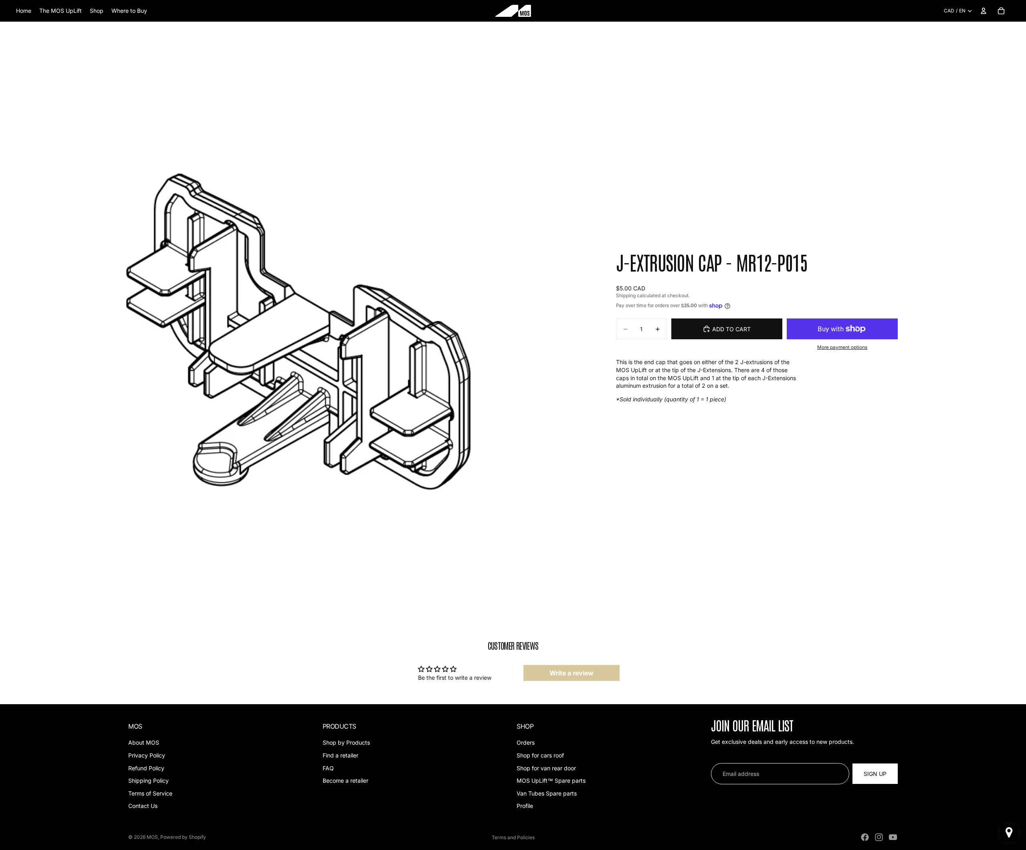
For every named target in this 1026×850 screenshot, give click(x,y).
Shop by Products (346, 742)
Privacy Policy (146, 755)
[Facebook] (865, 837)
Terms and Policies (513, 837)
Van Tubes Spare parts (547, 793)
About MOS (143, 742)
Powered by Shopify (183, 837)
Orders (526, 742)
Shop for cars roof (540, 755)
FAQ (328, 768)
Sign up (875, 773)
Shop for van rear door (546, 768)
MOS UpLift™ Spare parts (551, 780)
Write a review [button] (571, 673)
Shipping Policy (148, 780)
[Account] (983, 11)
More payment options (842, 347)
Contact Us (143, 806)
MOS (152, 837)
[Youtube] (893, 837)
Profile (525, 806)
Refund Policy (146, 768)
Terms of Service (150, 793)
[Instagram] (879, 837)
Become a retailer (345, 780)
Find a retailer (340, 755)
